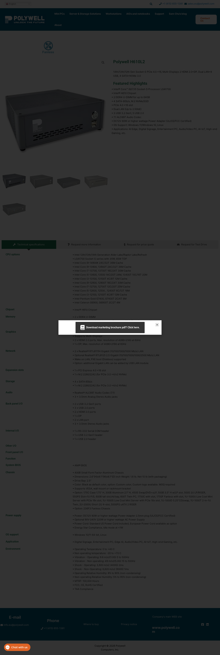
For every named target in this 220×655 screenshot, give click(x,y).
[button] (157, 324)
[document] (110, 327)
